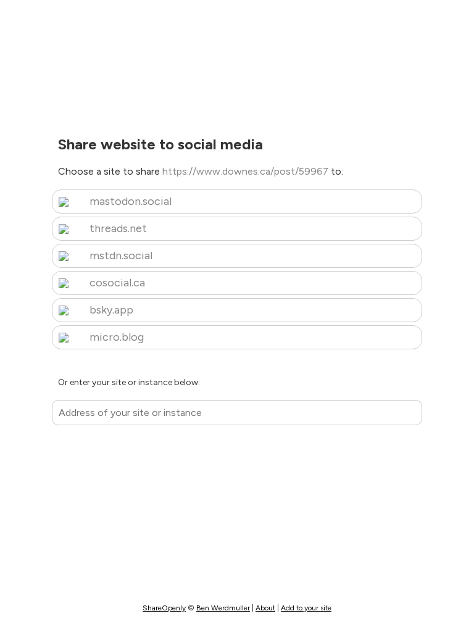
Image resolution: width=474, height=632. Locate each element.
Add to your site (306, 608)
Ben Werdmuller (223, 608)
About (265, 608)
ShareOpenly (164, 608)
